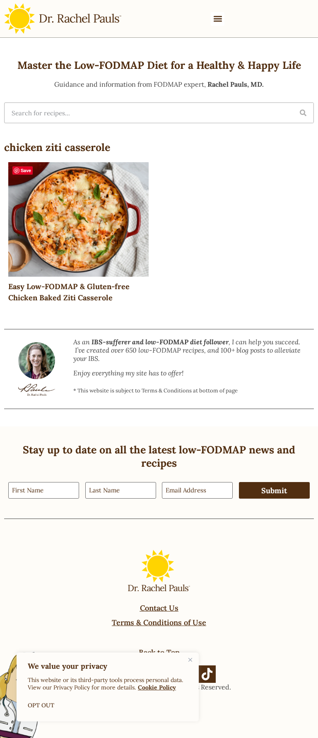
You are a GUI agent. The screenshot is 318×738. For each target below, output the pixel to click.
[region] (108, 687)
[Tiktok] (207, 674)
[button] (217, 19)
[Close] (190, 660)
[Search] (303, 113)
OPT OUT (41, 705)
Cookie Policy (157, 687)
